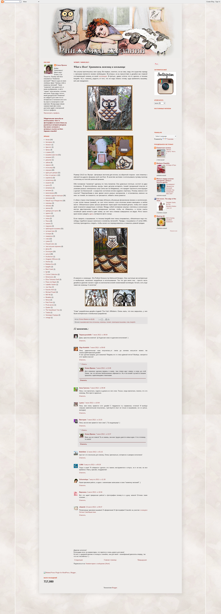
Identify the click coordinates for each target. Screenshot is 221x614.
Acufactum (49, 256)
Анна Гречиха (84, 388)
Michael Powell (51, 292)
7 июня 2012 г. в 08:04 (99, 335)
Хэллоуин (49, 251)
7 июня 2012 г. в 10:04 (92, 403)
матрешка (49, 188)
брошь (48, 150)
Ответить (82, 341)
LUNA (81, 464)
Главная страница (110, 560)
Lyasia (81, 403)
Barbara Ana (50, 264)
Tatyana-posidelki (85, 335)
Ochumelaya (83, 479)
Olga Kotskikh (84, 347)
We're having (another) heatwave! (170, 220)
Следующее (78, 560)
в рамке (48, 152)
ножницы (103, 322)
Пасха (48, 221)
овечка (48, 208)
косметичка (50, 180)
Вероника (82, 492)
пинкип (109, 322)
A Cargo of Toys (171, 165)
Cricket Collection (51, 274)
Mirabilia (48, 297)
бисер (48, 139)
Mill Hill (48, 295)
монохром (49, 198)
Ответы (84, 364)
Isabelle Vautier (51, 284)
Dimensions (49, 277)
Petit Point (49, 302)
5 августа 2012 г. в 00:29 (92, 464)
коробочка (49, 178)
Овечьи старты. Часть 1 (170, 151)
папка (47, 218)
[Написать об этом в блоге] (102, 319)
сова (127, 322)
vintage (48, 317)
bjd (47, 272)
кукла (47, 185)
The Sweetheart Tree (53, 310)
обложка (48, 206)
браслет (48, 147)
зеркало (48, 165)
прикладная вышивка (119, 322)
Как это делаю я (51, 175)
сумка (48, 241)
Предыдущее (142, 560)
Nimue (48, 300)
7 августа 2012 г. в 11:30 (97, 479)
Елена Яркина (84, 319)
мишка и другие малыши (54, 195)
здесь (91, 214)
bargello (132, 322)
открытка (49, 216)
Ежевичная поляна (164, 148)
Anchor (48, 262)
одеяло (48, 213)
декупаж (48, 160)
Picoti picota (50, 305)
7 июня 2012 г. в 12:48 (103, 368)
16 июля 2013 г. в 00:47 (94, 507)
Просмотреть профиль (52, 113)
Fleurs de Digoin (51, 282)
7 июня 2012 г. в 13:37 (103, 434)
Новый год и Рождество (54, 200)
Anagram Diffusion (52, 259)
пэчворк (48, 234)
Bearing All (161, 216)
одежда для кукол (52, 211)
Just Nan (49, 287)
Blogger (114, 588)
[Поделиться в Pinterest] (108, 319)
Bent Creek (49, 269)
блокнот (48, 145)
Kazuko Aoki (50, 289)
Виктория (82, 420)
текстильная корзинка (53, 246)
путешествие (50, 231)
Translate (170, 139)
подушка (49, 226)
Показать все (173, 231)
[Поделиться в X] (104, 319)
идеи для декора (51, 173)
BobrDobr (82, 452)
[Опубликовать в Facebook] (106, 319)
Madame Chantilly (163, 163)
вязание (48, 157)
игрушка (48, 170)
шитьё (48, 254)
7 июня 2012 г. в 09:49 (97, 388)
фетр (47, 249)
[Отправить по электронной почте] (100, 319)
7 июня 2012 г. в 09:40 (97, 347)
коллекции (103, 76)
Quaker (48, 307)
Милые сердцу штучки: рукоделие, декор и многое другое (165, 180)
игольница (95, 322)
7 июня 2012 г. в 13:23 (94, 420)
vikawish (82, 507)
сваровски (49, 236)
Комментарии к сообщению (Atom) (98, 563)
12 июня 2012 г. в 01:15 (95, 452)
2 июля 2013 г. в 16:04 (94, 492)
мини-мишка (50, 193)
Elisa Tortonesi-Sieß (52, 279)
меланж (48, 190)
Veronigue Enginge (52, 315)
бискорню (49, 142)
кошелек (48, 183)
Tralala (48, 312)
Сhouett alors (50, 244)
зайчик (48, 162)
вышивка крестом (86, 322)
